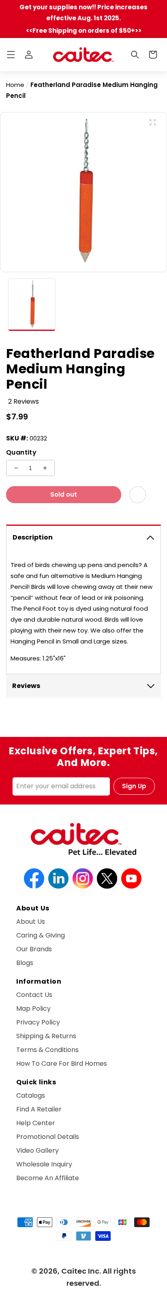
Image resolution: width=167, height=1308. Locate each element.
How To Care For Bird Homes (61, 1063)
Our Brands (34, 949)
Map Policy (33, 1008)
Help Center (35, 1123)
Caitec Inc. (81, 1271)
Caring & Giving (40, 935)
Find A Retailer (39, 1109)
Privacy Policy (38, 1022)
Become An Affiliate (47, 1178)
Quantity (21, 452)
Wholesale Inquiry (44, 1164)
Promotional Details (47, 1136)
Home (15, 84)
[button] (11, 54)
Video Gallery (37, 1150)
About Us (30, 921)
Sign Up (134, 786)
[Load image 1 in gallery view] (32, 304)
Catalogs (30, 1095)
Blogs (24, 962)
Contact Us (34, 994)
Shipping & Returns (46, 1036)
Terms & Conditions (47, 1049)
